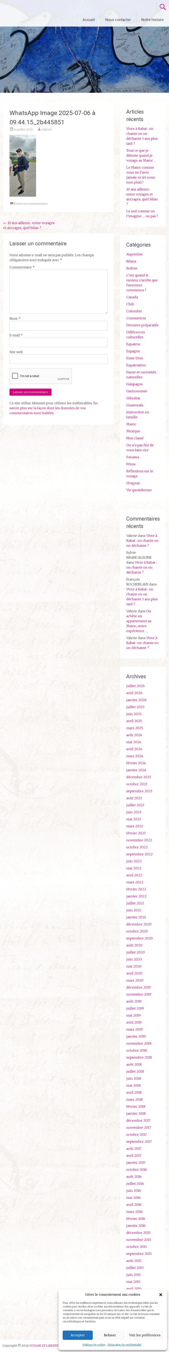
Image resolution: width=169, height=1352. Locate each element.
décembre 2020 (138, 924)
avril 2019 (134, 1022)
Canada (132, 297)
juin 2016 (133, 1191)
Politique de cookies (93, 1344)
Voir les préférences (145, 1335)
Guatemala (134, 405)
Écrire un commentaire (31, 204)
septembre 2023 (139, 791)
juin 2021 (133, 910)
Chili (130, 304)
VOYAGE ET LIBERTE (39, 6)
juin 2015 (133, 1275)
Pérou (131, 464)
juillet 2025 (135, 707)
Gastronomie (136, 391)
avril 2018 (134, 1092)
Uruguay (133, 483)
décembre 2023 (138, 777)
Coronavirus (136, 318)
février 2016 (135, 1219)
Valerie (47, 129)
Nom (14, 318)
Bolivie (131, 268)
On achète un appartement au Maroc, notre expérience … (138, 621)
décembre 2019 (138, 987)
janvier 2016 (136, 1226)
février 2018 (135, 1106)
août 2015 (133, 1261)
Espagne (133, 351)
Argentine (134, 254)
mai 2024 (133, 742)
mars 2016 (134, 1212)
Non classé (135, 438)
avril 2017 (133, 1155)
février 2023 (136, 833)
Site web (16, 352)
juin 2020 (134, 959)
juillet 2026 (135, 686)
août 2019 (134, 1001)
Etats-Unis (134, 358)
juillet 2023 (135, 805)
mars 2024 (134, 756)
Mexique (133, 431)
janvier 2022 (136, 896)
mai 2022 (133, 868)
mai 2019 (133, 1015)
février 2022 (136, 889)
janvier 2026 (136, 700)
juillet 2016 (135, 1184)
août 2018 (134, 1064)
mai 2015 (133, 1282)
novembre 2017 (138, 1127)
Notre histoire (152, 20)
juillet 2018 (135, 1071)
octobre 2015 (136, 1247)
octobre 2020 (137, 931)
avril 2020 (134, 973)
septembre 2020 (139, 938)
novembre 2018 (138, 1043)
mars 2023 (134, 826)
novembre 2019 (138, 994)
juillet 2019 (135, 1008)
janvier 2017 (136, 1162)
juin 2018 (133, 1078)
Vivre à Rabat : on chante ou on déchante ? (142, 541)
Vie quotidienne (139, 490)
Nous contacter (118, 20)
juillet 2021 (135, 903)
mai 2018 (133, 1085)
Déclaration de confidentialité (124, 1344)
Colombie (134, 311)
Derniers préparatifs (142, 325)
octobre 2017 (136, 1134)
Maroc (131, 424)
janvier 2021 (136, 917)
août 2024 (134, 735)
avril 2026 (134, 693)
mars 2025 (134, 728)
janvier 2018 (136, 1113)
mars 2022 (134, 882)
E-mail (16, 335)
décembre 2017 (138, 1120)
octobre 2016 (136, 1169)
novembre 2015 (138, 1240)
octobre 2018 (136, 1050)
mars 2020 (134, 980)
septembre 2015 (139, 1254)
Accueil (89, 20)
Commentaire (22, 267)
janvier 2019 (136, 1036)
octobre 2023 (136, 784)
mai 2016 (133, 1198)
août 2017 (133, 1148)
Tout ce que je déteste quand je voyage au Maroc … (141, 155)
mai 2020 (133, 966)
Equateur (133, 344)
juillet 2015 (135, 1268)
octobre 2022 (137, 847)
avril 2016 (134, 1205)
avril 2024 (134, 749)
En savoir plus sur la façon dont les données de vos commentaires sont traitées (53, 408)
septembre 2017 (139, 1141)
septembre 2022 (139, 854)
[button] (161, 1295)
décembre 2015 (138, 1233)
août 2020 (134, 945)
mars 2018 (134, 1099)
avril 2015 (133, 1289)
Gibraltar (133, 398)
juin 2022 (134, 861)
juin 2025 (133, 714)
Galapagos (134, 384)
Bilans (131, 261)
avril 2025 (134, 721)
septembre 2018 (139, 1057)
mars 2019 (134, 1029)
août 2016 (134, 1176)
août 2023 (134, 798)
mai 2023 (133, 819)
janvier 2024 (136, 770)
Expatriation (136, 365)
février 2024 (136, 763)
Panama (132, 457)
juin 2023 (133, 812)
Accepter (78, 1335)
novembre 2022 (139, 840)
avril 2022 (134, 875)
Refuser (110, 1335)
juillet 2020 (135, 952)
